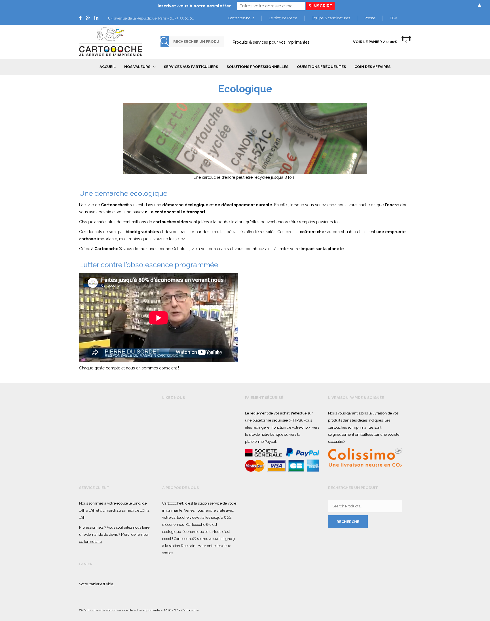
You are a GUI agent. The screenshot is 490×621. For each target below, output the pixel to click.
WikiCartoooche (186, 610)
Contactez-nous (241, 18)
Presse (369, 18)
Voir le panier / (375, 42)
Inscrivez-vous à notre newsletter (194, 5)
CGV (393, 18)
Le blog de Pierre (283, 18)
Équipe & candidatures (331, 18)
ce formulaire (90, 541)
